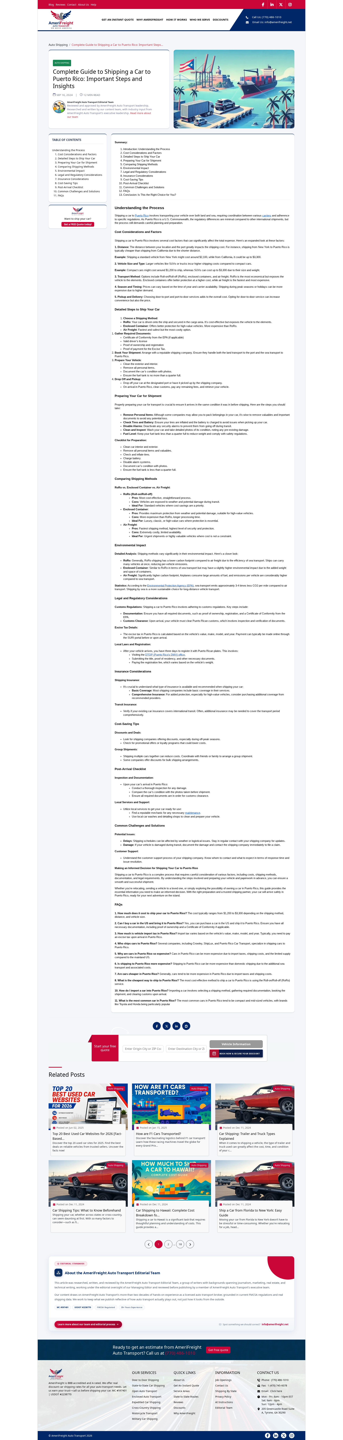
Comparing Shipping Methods (76, 166)
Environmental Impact (71, 170)
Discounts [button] (220, 19)
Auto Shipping (58, 45)
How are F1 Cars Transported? (158, 1134)
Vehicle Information (236, 1044)
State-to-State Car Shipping (148, 1385)
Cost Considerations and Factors (77, 154)
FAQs (61, 195)
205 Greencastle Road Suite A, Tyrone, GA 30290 (278, 1410)
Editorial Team (223, 1407)
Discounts (179, 1407)
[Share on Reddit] (186, 1026)
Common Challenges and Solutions (79, 191)
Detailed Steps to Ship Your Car (76, 158)
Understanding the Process (68, 150)
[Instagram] (289, 4)
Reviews (60, 4)
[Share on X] (166, 1026)
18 (180, 1244)
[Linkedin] (272, 4)
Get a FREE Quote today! (78, 224)
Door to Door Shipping (145, 1380)
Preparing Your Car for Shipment (77, 162)
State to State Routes (186, 1396)
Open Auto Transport (144, 1391)
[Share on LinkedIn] (176, 1026)
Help (93, 4)
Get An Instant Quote (118, 19)
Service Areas (182, 1391)
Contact (71, 4)
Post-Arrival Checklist (70, 187)
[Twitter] (281, 4)
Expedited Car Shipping (146, 1402)
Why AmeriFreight (184, 1413)
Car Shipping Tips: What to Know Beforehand (87, 1210)
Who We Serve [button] (200, 19)
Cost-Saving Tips (68, 183)
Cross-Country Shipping (146, 1407)
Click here (276, 1391)
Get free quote (218, 1350)
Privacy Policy (223, 1396)
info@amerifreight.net (278, 22)
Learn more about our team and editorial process (86, 1324)
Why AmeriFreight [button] (149, 19)
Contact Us (221, 1385)
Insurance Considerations (73, 179)
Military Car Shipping (145, 1418)
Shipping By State (226, 1391)
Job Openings (223, 1380)
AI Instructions (224, 1402)
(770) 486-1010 (271, 17)
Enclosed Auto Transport (146, 1396)
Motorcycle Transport (144, 1413)
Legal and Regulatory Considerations (80, 175)
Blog (51, 4)
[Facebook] (263, 4)
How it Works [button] (176, 19)
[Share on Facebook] (157, 1026)
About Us (83, 4)
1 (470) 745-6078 (277, 1385)
